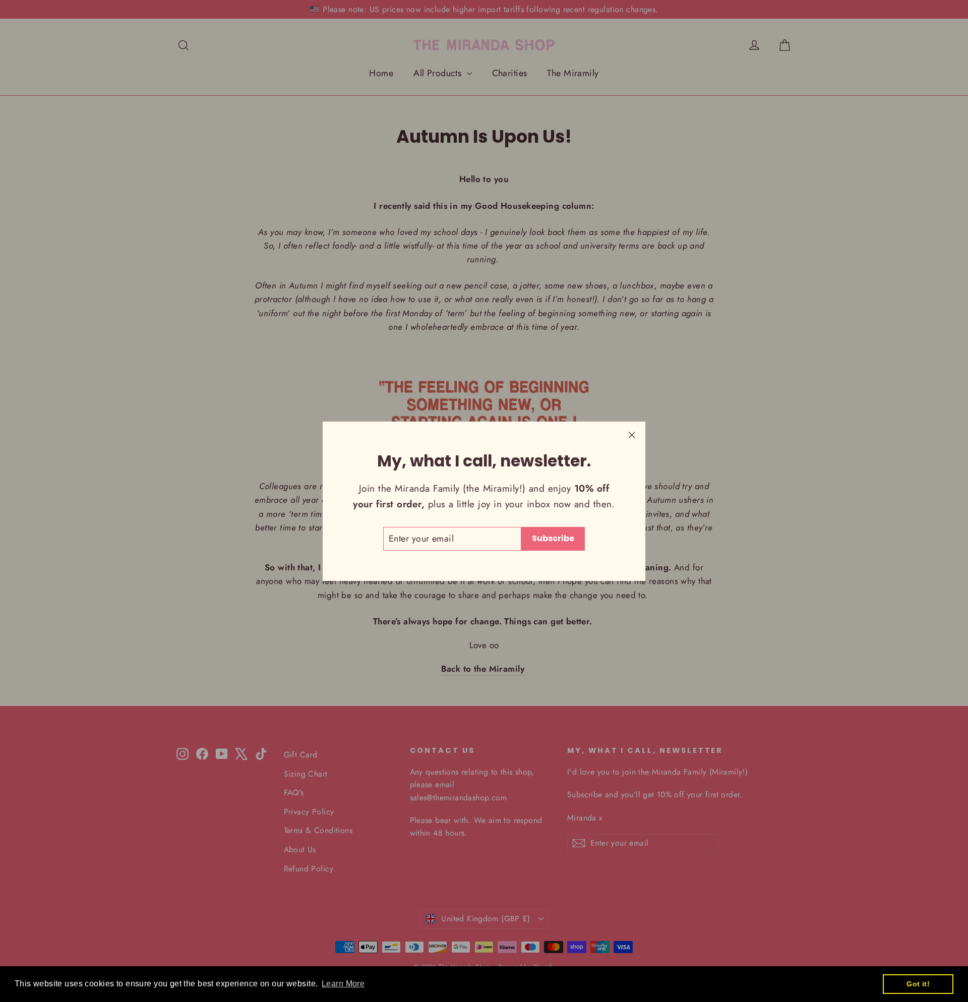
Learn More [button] (343, 983)
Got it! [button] (918, 984)
